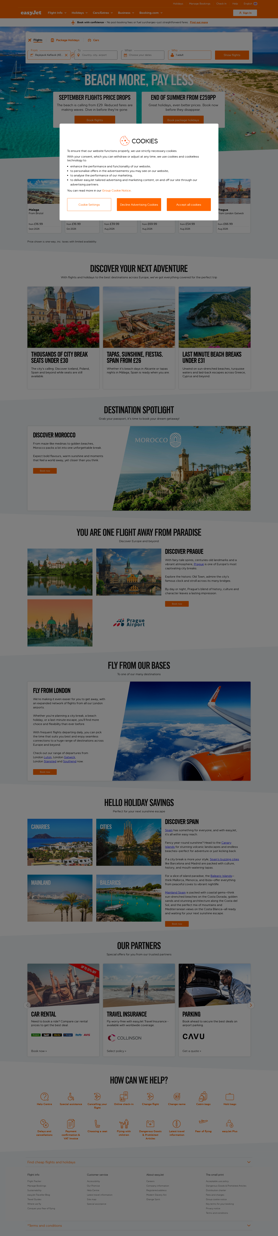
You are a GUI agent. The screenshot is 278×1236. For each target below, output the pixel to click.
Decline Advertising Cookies (139, 204)
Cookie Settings (89, 204)
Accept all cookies (188, 204)
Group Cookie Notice (116, 190)
